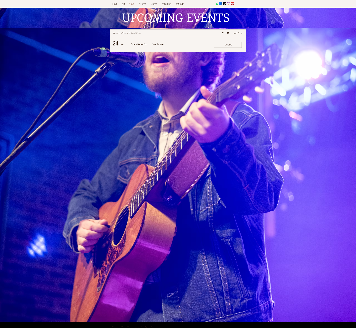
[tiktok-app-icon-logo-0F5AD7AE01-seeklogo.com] (224, 3)
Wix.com (163, 326)
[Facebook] (220, 3)
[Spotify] (216, 3)
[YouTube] (232, 3)
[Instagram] (228, 3)
